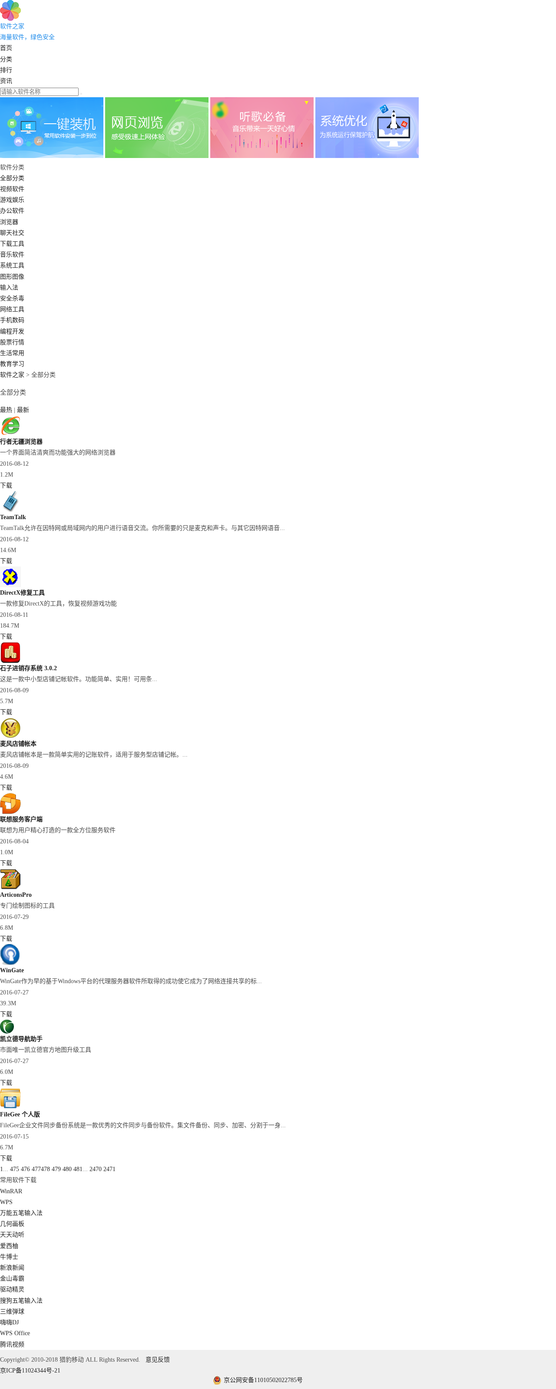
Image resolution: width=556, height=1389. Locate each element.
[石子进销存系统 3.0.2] (10, 661)
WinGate (12, 970)
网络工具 (12, 309)
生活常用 (12, 353)
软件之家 (12, 375)
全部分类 (12, 178)
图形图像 (12, 276)
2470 (95, 1169)
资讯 (6, 81)
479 (56, 1169)
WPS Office (15, 1333)
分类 (6, 59)
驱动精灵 (12, 1289)
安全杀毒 (12, 298)
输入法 (9, 287)
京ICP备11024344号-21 (30, 1370)
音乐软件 (12, 254)
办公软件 (12, 210)
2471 (109, 1169)
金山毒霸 (12, 1278)
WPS (6, 1202)
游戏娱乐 (12, 200)
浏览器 (9, 222)
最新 (23, 410)
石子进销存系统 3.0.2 (28, 668)
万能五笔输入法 (21, 1213)
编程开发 (12, 331)
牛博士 (9, 1257)
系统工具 (12, 265)
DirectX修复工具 (22, 592)
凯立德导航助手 (21, 1039)
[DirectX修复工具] (10, 585)
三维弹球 (12, 1311)
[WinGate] (10, 963)
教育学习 (12, 364)
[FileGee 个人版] (10, 1107)
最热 (7, 410)
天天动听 (12, 1234)
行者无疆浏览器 (21, 441)
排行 (6, 70)
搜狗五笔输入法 (21, 1300)
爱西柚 (9, 1246)
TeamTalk (13, 517)
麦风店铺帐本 (18, 744)
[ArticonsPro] (10, 887)
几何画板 (12, 1224)
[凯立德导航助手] (7, 1031)
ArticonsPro (16, 895)
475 (14, 1169)
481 (78, 1169)
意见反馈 (158, 1359)
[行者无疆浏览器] (10, 434)
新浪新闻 (12, 1267)
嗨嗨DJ (9, 1322)
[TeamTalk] (10, 510)
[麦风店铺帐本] (10, 736)
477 (36, 1169)
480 (67, 1169)
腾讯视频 (12, 1344)
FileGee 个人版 (20, 1114)
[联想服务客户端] (10, 812)
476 (25, 1169)
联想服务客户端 (21, 819)
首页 (6, 48)
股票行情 (12, 342)
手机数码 (12, 320)
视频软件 (12, 189)
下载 (6, 485)
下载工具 (12, 243)
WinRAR (11, 1191)
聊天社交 (12, 233)
